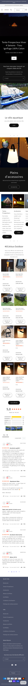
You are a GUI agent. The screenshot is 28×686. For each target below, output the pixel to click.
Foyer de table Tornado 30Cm (6, 274)
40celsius (6, 683)
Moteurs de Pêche (7, 593)
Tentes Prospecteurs (8, 586)
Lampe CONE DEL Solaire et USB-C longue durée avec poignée (6, 379)
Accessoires (14, 187)
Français (18, 10)
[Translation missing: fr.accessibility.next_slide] (17, 241)
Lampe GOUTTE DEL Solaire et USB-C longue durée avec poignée (20, 379)
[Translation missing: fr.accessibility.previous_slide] (10, 241)
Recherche (5, 583)
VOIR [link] (7, 236)
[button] (2, 10)
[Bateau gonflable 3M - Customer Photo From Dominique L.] (8, 428)
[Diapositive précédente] (10, 135)
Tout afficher (14, 402)
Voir (14, 58)
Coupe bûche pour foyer (6, 341)
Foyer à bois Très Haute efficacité (19, 274)
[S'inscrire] (23, 78)
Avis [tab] (4, 435)
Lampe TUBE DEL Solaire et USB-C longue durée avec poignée (19, 342)
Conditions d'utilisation (9, 600)
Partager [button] (6, 470)
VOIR (14, 125)
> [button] (19, 572)
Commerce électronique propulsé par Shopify (16, 683)
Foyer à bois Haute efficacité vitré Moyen (7, 309)
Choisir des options (7, 289)
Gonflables (6, 597)
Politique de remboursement (10, 604)
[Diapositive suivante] (17, 135)
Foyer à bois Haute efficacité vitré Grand (20, 309)
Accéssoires (6, 590)
